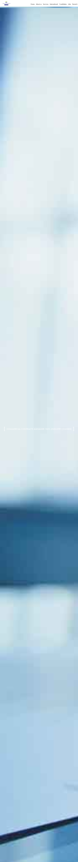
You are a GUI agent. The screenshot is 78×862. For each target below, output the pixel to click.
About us (39, 4)
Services (45, 4)
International (54, 4)
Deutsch (74, 4)
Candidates (63, 4)
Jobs (69, 4)
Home (33, 4)
